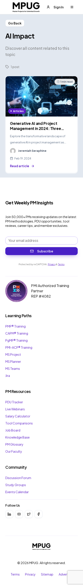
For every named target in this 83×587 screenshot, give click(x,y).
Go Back (14, 23)
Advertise (65, 574)
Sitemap (47, 574)
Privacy (52, 264)
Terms (61, 264)
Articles (18, 111)
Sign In (59, 7)
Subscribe (45, 251)
